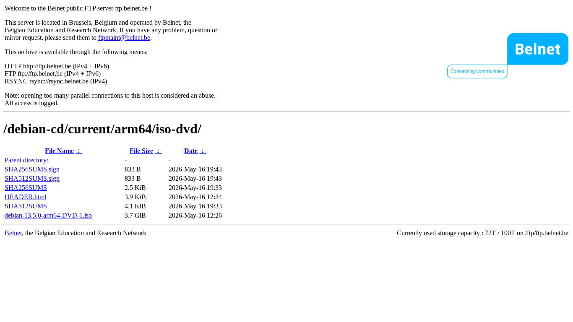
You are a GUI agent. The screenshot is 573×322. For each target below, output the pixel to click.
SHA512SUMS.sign (32, 178)
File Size (141, 150)
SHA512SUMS (26, 206)
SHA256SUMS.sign (32, 169)
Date (191, 150)
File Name (59, 150)
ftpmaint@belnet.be (124, 37)
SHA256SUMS (26, 187)
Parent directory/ (26, 160)
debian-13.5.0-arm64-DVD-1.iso (48, 215)
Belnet (13, 232)
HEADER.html (25, 196)
